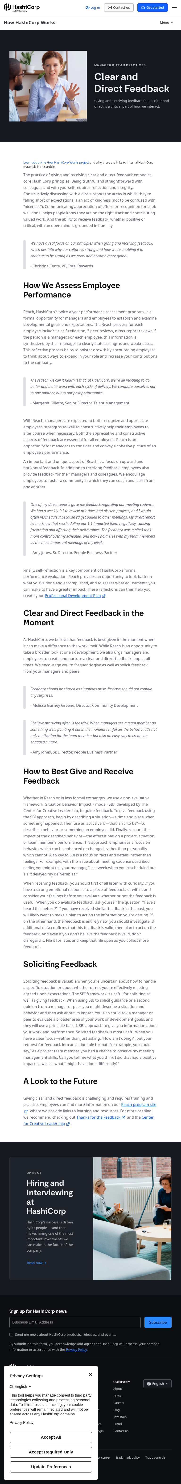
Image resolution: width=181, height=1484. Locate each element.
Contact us (120, 1431)
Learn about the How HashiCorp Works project (56, 162)
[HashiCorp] (22, 7)
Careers (118, 1403)
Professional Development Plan (73, 595)
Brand (117, 1424)
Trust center (101, 1457)
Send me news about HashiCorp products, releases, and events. (65, 1334)
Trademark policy (128, 1457)
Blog (116, 1410)
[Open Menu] (174, 7)
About (117, 1388)
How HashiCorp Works (29, 22)
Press (117, 1396)
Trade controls (155, 1457)
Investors (120, 1417)
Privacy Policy (76, 1349)
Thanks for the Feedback (98, 1117)
